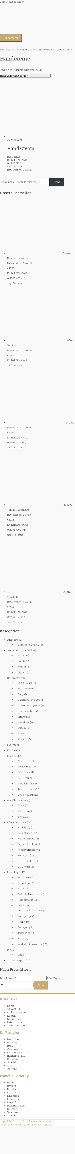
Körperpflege (25, 899)
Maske (22, 905)
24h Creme (24, 877)
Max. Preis (53, 978)
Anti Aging (24, 827)
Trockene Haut (26, 789)
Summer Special (17, 960)
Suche (56, 181)
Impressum (14, 1019)
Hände (21, 661)
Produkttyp (13, 872)
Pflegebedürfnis (16, 822)
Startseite (5, 49)
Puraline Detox (16, 1105)
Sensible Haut (26, 783)
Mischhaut (24, 772)
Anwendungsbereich (20, 650)
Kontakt (11, 1015)
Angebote (13, 639)
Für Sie (11, 750)
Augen (22, 655)
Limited (22, 716)
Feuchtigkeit (25, 833)
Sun (20, 733)
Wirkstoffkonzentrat (30, 944)
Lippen (22, 672)
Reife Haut (23, 778)
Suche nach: (7, 181)
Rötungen (23, 855)
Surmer (12, 1109)
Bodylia (11, 1089)
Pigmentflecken (27, 844)
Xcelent (22, 739)
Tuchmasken (33, 910)
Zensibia (23, 816)
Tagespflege (25, 932)
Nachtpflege (25, 916)
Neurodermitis (26, 838)
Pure (10, 949)
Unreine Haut (25, 794)
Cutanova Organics (29, 705)
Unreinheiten (26, 861)
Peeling (22, 921)
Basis (21, 805)
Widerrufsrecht (16, 1025)
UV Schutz (24, 866)
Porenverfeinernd (29, 849)
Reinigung (24, 927)
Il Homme (13, 1095)
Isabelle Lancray (17, 800)
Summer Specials (28, 644)
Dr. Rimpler (13, 678)
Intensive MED (27, 711)
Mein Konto (14, 1009)
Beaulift (11, 1085)
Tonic (21, 938)
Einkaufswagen (16, 1012)
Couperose (24, 761)
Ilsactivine (13, 1099)
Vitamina (23, 811)
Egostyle (12, 1092)
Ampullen (24, 883)
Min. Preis (6, 978)
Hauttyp (11, 756)
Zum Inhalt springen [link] (12, 1)
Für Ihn (11, 744)
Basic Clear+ (25, 682)
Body (21, 694)
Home (10, 1005)
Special (22, 727)
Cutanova (13, 1049)
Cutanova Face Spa (29, 699)
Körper (22, 666)
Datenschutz (14, 1022)
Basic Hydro (25, 688)
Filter (41, 985)
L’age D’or (12, 1102)
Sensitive (23, 722)
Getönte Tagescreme (30, 894)
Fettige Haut (24, 766)
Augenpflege (25, 888)
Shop (16, 49)
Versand (18, 283)
